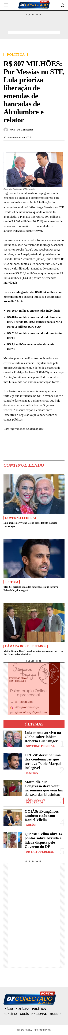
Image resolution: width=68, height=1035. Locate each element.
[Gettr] (39, 145)
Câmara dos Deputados (25, 646)
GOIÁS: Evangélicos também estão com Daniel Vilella (42, 815)
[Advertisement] (34, 25)
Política (16, 54)
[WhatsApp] (23, 145)
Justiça (11, 582)
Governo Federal (21, 518)
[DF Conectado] (6, 130)
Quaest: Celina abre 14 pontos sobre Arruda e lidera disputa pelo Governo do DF (43, 840)
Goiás (30, 825)
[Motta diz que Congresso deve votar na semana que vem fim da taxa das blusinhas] (34, 622)
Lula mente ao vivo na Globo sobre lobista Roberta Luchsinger (43, 736)
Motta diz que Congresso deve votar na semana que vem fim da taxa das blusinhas (44, 788)
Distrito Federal (40, 851)
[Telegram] (31, 145)
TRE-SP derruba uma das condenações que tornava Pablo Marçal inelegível (43, 761)
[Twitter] (15, 145)
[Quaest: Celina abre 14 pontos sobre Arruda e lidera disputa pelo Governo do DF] (12, 840)
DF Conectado (25, 129)
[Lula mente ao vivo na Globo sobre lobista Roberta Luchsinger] (34, 494)
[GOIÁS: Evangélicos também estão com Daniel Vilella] (12, 817)
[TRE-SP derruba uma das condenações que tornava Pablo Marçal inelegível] (34, 558)
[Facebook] (6, 145)
